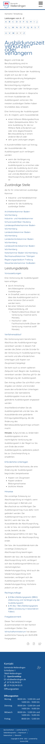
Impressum (22, 733)
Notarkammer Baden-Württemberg (21, 253)
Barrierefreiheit (9, 730)
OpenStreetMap (14, 676)
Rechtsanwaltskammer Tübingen (20, 256)
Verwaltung (18, 14)
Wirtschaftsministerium (15, 631)
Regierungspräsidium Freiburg (19, 259)
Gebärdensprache (10, 733)
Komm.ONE (24, 741)
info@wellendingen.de (16, 679)
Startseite (8, 14)
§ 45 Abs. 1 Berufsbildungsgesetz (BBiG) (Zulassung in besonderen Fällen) (23, 609)
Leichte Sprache (21, 730)
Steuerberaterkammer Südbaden (20, 263)
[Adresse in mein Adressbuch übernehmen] (39, 669)
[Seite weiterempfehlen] (40, 643)
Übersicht (18, 735)
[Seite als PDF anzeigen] (34, 643)
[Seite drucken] (28, 643)
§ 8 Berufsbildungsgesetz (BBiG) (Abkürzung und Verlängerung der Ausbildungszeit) (24, 600)
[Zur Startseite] (14, 7)
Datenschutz (8, 735)
